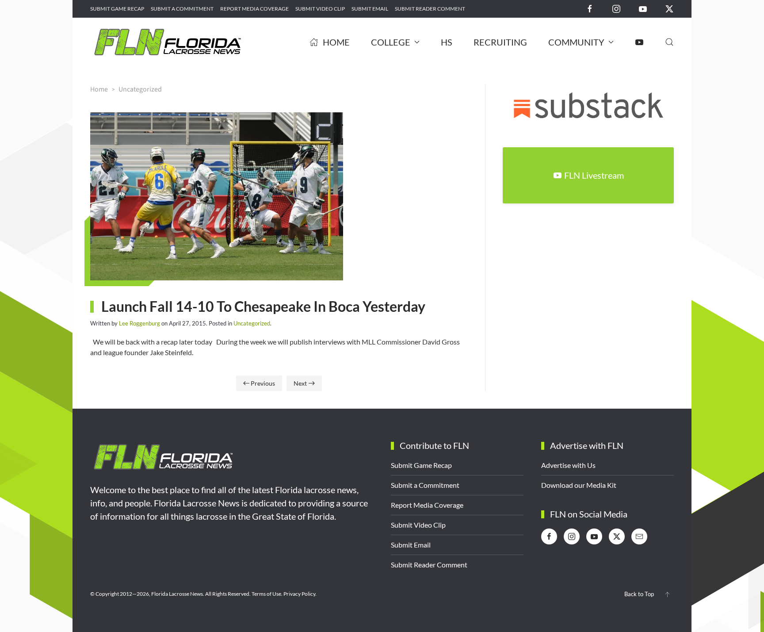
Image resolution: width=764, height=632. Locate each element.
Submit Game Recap (117, 8)
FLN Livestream (594, 175)
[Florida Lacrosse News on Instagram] (616, 8)
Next (300, 383)
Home (336, 42)
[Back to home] (167, 42)
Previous (263, 383)
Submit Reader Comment (430, 8)
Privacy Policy (299, 593)
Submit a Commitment (182, 8)
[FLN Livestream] (639, 42)
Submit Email (369, 8)
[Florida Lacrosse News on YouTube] (642, 8)
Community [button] (576, 42)
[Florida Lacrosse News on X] (669, 8)
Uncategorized (251, 323)
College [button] (390, 42)
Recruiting (500, 42)
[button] (669, 42)
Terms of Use (266, 593)
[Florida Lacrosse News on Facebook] (589, 8)
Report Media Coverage (254, 8)
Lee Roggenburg (139, 323)
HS (446, 42)
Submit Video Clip (320, 8)
